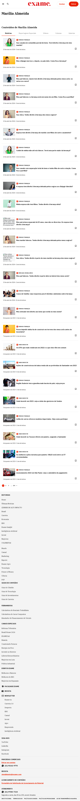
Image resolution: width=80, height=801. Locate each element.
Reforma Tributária (9, 628)
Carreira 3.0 (9, 704)
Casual (4, 552)
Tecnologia (6, 568)
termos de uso (18, 798)
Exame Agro (6, 564)
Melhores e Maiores (9, 673)
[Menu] (3, 4)
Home (4, 500)
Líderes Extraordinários (10, 656)
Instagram (5, 750)
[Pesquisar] (7, 4)
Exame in (8, 700)
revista (8, 691)
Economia (5, 519)
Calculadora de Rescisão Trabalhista (15, 610)
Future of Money (8, 572)
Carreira (5, 515)
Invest (4, 535)
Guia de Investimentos (10, 595)
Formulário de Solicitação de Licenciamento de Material (23, 783)
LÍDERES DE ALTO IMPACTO (12, 508)
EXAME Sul (6, 636)
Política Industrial (8, 664)
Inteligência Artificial (9, 531)
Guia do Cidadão (8, 588)
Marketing (5, 556)
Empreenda (9, 727)
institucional (6, 798)
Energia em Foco (8, 648)
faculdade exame (12, 686)
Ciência (4, 576)
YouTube (5, 742)
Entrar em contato (8, 763)
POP (3, 580)
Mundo (4, 548)
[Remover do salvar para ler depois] (76, 49)
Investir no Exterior (9, 652)
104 (14, 485)
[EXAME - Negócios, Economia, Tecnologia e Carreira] (39, 4)
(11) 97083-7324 (11, 792)
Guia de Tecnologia (9, 591)
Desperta (8, 708)
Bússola (4, 640)
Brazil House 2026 (8, 632)
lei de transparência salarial (66, 798)
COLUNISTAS (6, 543)
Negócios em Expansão (10, 681)
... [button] (11, 485)
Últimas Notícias (8, 504)
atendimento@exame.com (11, 774)
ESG (3, 523)
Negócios (5, 539)
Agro (6, 723)
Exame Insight (7, 527)
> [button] (16, 485)
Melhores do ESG (8, 677)
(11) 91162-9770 (11, 766)
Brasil (4, 511)
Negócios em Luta (8, 660)
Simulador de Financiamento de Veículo (16, 618)
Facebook (5, 754)
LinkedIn (5, 746)
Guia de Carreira (8, 599)
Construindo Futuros (9, 644)
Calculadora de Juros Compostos (14, 614)
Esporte (4, 560)
